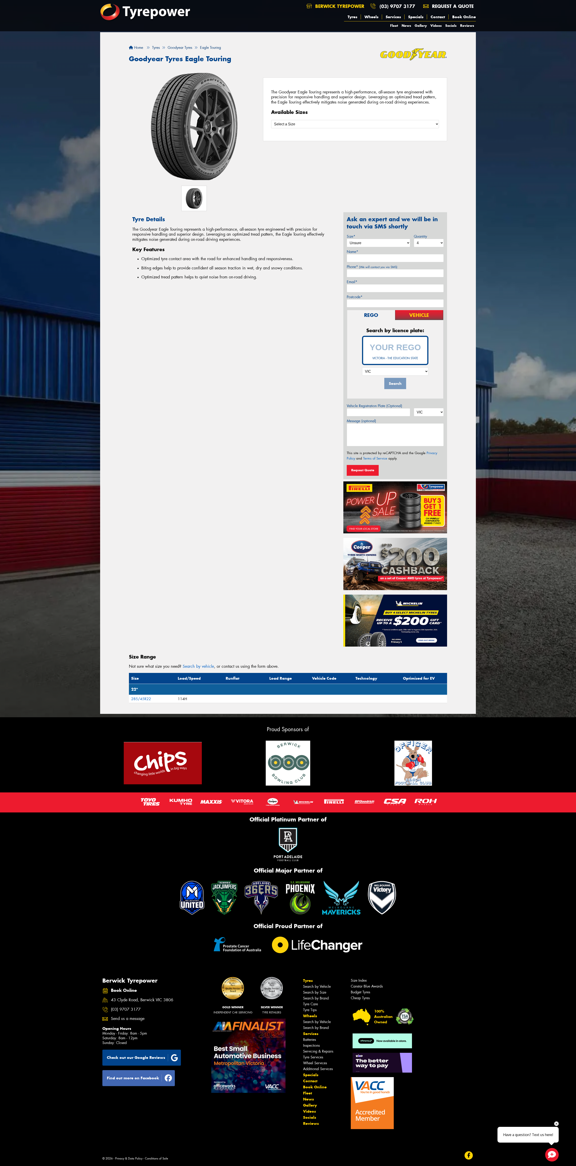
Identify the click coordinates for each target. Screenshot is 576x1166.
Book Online (464, 16)
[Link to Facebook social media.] (469, 1155)
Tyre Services (313, 1057)
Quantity (420, 236)
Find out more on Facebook (133, 1078)
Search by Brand (316, 998)
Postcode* (354, 297)
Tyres (352, 16)
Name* (352, 251)
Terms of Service (375, 458)
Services (393, 16)
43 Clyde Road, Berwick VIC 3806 (142, 1000)
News (406, 25)
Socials (451, 25)
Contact (438, 16)
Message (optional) (361, 421)
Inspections (311, 1045)
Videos (436, 25)
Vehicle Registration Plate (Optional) (374, 406)
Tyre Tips (310, 1010)
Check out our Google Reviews (136, 1057)
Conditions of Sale (156, 1158)
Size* (351, 236)
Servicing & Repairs (318, 1051)
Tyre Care (310, 1004)
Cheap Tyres (360, 998)
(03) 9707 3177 (397, 6)
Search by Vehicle (317, 986)
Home (138, 47)
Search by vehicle (198, 666)
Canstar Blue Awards (367, 986)
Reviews (467, 25)
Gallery (421, 25)
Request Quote (362, 470)
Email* (352, 282)
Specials (415, 16)
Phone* (372, 266)
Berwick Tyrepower (339, 6)
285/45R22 (141, 699)
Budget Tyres (360, 992)
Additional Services (318, 1069)
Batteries (309, 1039)
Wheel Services (315, 1063)
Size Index (359, 980)
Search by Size (314, 992)
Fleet (394, 25)
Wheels (371, 16)
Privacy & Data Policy (128, 1158)
